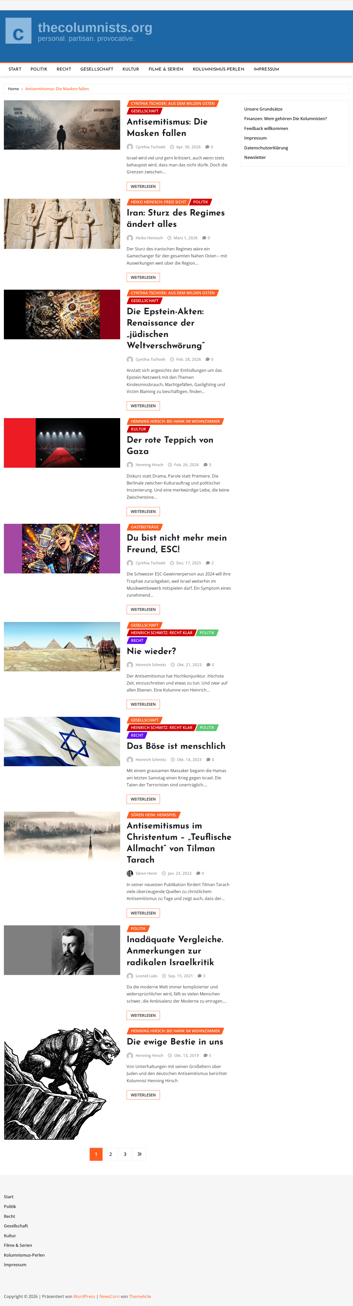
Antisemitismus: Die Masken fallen (57, 88)
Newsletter (255, 157)
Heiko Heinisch (149, 237)
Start (15, 69)
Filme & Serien (166, 69)
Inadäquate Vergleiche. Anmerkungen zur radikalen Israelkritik (175, 951)
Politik (38, 69)
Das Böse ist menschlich (176, 746)
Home (13, 88)
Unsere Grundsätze (263, 109)
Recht (64, 69)
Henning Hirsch (149, 464)
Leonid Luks (146, 975)
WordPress (84, 1296)
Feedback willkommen (266, 128)
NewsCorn (109, 1296)
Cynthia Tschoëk (150, 146)
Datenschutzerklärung (266, 148)
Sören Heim (146, 873)
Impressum (266, 69)
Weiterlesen (143, 186)
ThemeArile (140, 1296)
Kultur (130, 69)
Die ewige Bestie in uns (175, 1042)
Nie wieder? (151, 651)
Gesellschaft (96, 69)
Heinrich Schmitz (151, 664)
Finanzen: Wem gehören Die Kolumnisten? (285, 118)
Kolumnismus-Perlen (218, 69)
